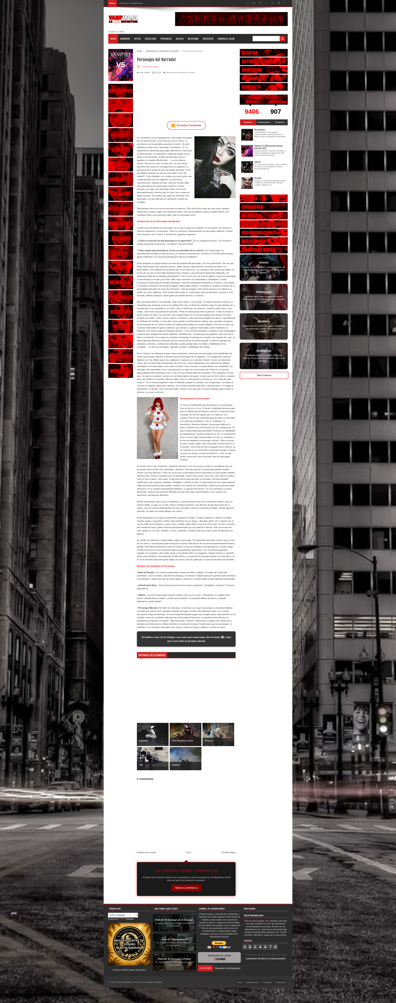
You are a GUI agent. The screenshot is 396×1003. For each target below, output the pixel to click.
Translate (129, 919)
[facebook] (248, 3)
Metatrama (193, 38)
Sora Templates (124, 982)
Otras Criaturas (264, 375)
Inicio (113, 38)
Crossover (208, 38)
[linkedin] (279, 3)
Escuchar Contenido (186, 125)
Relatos (180, 38)
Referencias (281, 982)
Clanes (257, 162)
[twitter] (254, 3)
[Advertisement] (186, 95)
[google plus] (285, 3)
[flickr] (266, 3)
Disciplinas (150, 38)
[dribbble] (272, 3)
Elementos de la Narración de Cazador (180, 72)
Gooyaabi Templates (153, 982)
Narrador (125, 38)
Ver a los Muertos (127, 3)
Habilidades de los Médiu (227, 968)
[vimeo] (260, 3)
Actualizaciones (252, 982)
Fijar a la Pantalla (186, 887)
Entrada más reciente (146, 852)
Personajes (166, 38)
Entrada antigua (229, 852)
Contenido (267, 982)
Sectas (137, 38)
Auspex (257, 178)
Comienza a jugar (226, 38)
